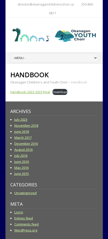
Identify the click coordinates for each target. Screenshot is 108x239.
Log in (18, 212)
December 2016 (26, 143)
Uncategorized (25, 193)
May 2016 (21, 167)
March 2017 (23, 137)
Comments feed (26, 224)
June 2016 (21, 161)
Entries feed (23, 218)
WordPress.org (25, 230)
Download (60, 92)
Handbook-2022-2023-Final (30, 92)
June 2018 (21, 131)
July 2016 (20, 155)
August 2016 (23, 149)
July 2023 (20, 119)
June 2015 (21, 173)
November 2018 (26, 125)
